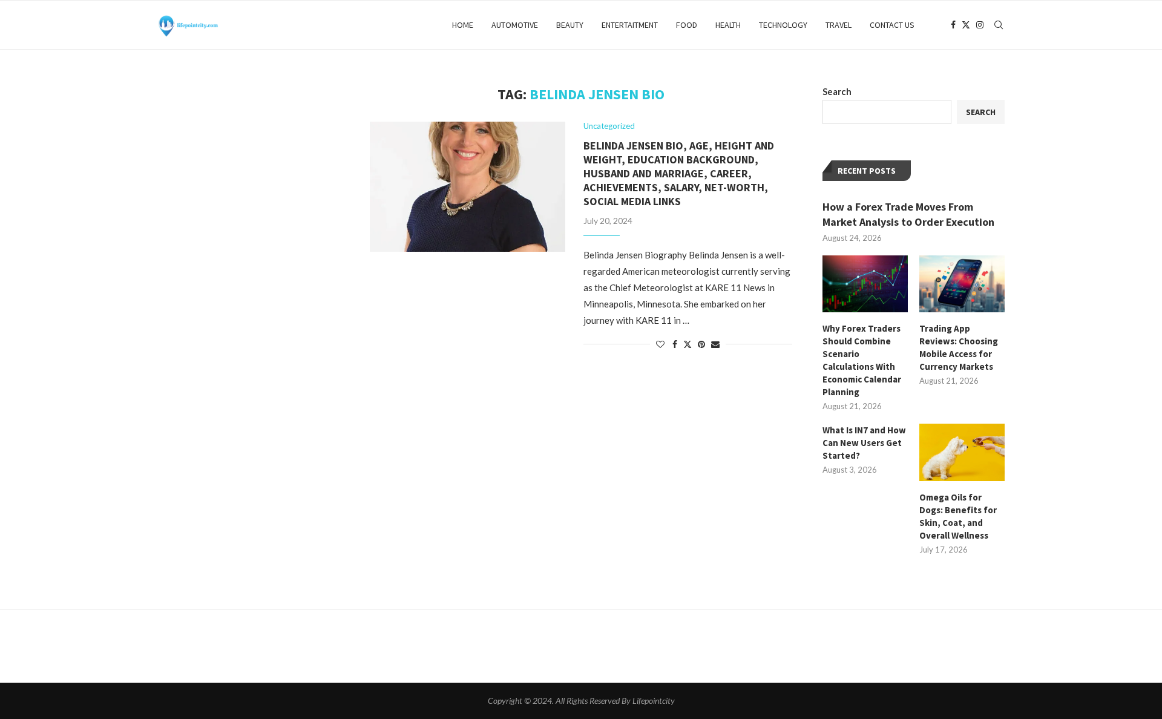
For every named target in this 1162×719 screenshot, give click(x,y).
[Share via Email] (715, 344)
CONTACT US (892, 24)
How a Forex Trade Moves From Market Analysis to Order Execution (908, 214)
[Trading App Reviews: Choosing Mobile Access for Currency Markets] (962, 283)
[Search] (999, 25)
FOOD (686, 24)
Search (837, 91)
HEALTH (728, 24)
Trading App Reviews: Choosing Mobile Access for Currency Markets (958, 347)
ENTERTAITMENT (630, 24)
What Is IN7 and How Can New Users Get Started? (864, 442)
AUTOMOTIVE (514, 24)
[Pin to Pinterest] (701, 344)
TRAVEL (839, 24)
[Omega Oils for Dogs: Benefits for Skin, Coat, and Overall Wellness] (962, 452)
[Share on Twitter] (687, 344)
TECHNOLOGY (783, 24)
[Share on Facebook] (674, 344)
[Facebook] (953, 25)
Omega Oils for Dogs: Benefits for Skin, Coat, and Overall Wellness (958, 516)
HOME (462, 24)
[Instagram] (979, 25)
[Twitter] (966, 25)
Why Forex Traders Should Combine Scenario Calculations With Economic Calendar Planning (861, 360)
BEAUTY (569, 24)
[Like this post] (660, 344)
